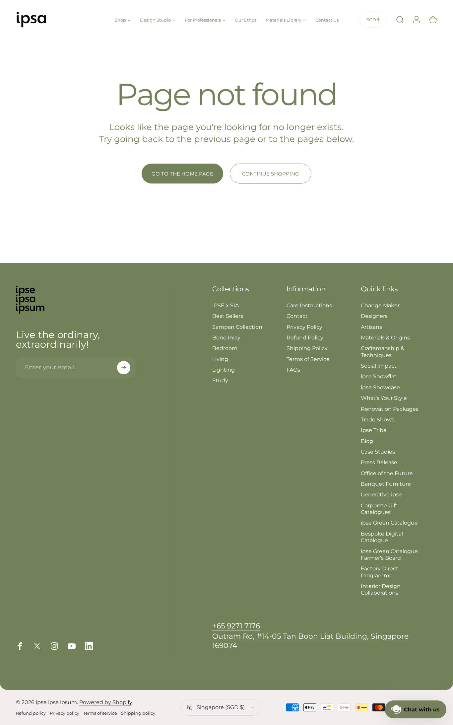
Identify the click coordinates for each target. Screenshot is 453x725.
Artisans (371, 327)
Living (220, 359)
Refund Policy (305, 337)
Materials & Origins (385, 337)
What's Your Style (384, 398)
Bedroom (224, 348)
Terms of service (100, 713)
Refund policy (31, 713)
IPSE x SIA (225, 305)
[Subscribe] (123, 367)
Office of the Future (387, 473)
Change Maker (380, 305)
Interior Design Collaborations (381, 589)
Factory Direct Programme (379, 571)
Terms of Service (308, 359)
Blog (367, 441)
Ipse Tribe (374, 430)
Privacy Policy (304, 327)
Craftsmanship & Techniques (382, 351)
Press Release (379, 462)
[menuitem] (122, 19)
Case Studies (378, 451)
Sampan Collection (237, 327)
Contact (297, 316)
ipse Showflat (379, 376)
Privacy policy (64, 713)
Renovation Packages (390, 408)
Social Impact (379, 365)
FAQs (293, 369)
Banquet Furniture (386, 483)
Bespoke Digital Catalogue (382, 537)
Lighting (223, 369)
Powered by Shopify (105, 702)
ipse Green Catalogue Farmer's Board (389, 554)
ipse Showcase (380, 387)
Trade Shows (377, 419)
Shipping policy (138, 713)
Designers (374, 316)
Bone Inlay (226, 337)
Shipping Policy (307, 348)
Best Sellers (227, 316)
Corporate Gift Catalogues (379, 508)
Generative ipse (381, 494)
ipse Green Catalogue (389, 522)
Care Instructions (309, 305)
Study (220, 380)
